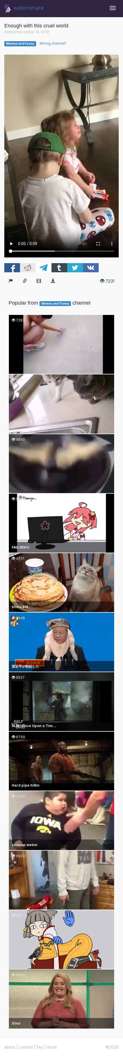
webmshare (28, 8)
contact (26, 1047)
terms (52, 1047)
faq (40, 1047)
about (9, 1047)
